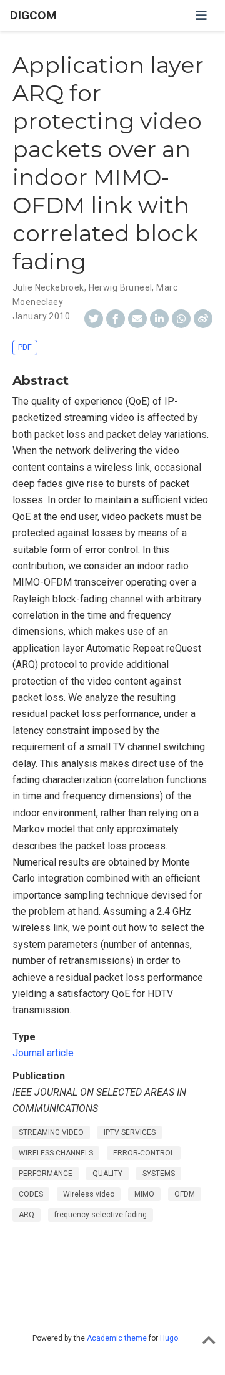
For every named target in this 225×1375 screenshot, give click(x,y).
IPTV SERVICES (130, 1132)
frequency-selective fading (100, 1214)
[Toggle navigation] (201, 15)
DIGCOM (33, 15)
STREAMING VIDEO (51, 1132)
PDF (25, 347)
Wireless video (88, 1194)
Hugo (169, 1338)
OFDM (184, 1194)
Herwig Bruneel (120, 287)
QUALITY (107, 1173)
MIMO (144, 1194)
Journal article (43, 1053)
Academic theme (117, 1338)
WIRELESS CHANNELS (56, 1153)
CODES (31, 1194)
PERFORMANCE (45, 1173)
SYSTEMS (158, 1173)
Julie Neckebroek (48, 287)
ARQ (26, 1214)
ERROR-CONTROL (143, 1153)
